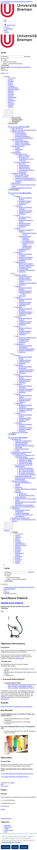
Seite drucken (4, 786)
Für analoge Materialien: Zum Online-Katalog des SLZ (17, 773)
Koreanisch (11, 94)
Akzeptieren (23, 847)
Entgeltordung (5, 699)
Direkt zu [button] (7, 530)
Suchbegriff (4, 56)
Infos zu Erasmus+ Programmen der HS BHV (21, 688)
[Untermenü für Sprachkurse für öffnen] (21, 439)
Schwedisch (11, 103)
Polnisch (10, 99)
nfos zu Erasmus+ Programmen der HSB (20, 686)
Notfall (6, 828)
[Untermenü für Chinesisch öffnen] (22, 206)
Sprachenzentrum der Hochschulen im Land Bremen (16, 67)
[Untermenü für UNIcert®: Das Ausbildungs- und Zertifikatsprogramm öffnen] (27, 457)
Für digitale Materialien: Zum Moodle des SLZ (15, 776)
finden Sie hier (20, 658)
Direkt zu (7, 76)
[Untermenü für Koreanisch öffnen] (22, 307)
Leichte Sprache (8, 830)
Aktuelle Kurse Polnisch (12, 603)
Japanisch (10, 92)
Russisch (10, 102)
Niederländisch (12, 97)
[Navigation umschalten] (1, 49)
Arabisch (10, 79)
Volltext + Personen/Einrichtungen (12, 63)
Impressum (7, 825)
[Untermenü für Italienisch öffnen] (21, 286)
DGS (5, 831)
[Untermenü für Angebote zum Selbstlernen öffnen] (28, 481)
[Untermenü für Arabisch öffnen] (21, 196)
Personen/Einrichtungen (10, 62)
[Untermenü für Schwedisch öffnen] (22, 384)
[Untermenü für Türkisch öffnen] (21, 413)
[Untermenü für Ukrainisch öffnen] (22, 423)
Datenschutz (7, 827)
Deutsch (10, 83)
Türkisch (10, 107)
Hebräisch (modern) (13, 89)
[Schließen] (8, 125)
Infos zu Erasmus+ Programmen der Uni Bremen (22, 684)
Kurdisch (10, 95)
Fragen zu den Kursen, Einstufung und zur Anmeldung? (17, 706)
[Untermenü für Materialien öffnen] (22, 492)
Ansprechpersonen (6, 818)
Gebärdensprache (13, 87)
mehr (2, 611)
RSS (2, 784)
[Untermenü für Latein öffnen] (19, 336)
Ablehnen (15, 847)
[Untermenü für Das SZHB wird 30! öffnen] (27, 154)
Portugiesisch (11, 100)
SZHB (12, 782)
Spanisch (10, 105)
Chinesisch (11, 81)
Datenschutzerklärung (8, 842)
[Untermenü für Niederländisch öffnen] (24, 344)
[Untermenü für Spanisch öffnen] (21, 394)
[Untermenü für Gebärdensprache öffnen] (25, 262)
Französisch (11, 86)
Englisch (10, 84)
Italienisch (11, 91)
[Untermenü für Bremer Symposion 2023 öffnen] (30, 162)
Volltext (5, 60)
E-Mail (3, 809)
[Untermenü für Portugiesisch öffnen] (23, 365)
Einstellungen (6, 847)
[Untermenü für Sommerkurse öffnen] (20, 508)
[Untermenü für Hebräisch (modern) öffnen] (27, 275)
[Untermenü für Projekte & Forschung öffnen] (24, 146)
